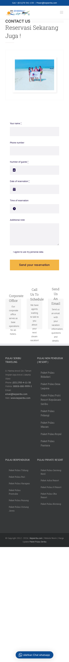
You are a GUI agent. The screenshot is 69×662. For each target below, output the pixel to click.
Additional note (17, 219)
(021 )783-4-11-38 (22, 382)
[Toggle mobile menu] (62, 12)
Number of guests (19, 161)
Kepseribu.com (36, 538)
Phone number (17, 142)
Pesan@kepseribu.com (46, 2)
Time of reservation (19, 200)
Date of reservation (20, 181)
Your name (16, 123)
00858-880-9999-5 (22, 386)
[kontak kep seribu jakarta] (34, 60)
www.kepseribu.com (20, 398)
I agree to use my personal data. (28, 251)
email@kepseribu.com (16, 394)
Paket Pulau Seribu (38, 541)
